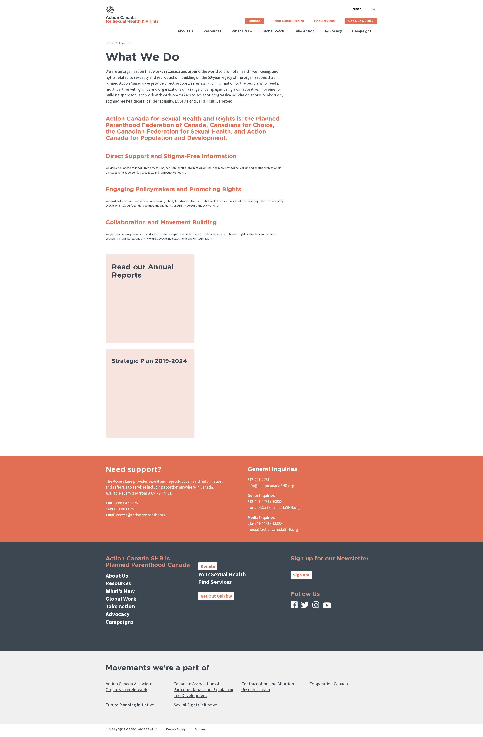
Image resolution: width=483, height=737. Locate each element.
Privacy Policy (175, 729)
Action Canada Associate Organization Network (129, 686)
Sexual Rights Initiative (195, 705)
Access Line (157, 168)
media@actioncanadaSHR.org (273, 529)
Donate (254, 20)
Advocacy (333, 31)
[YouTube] (327, 606)
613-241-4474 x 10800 (265, 501)
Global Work (273, 31)
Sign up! (301, 575)
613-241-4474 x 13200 (265, 523)
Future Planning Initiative (130, 705)
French (356, 9)
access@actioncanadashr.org (140, 514)
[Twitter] (305, 606)
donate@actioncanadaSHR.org (274, 507)
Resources (212, 31)
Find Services (324, 20)
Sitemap (200, 729)
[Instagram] (315, 605)
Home (110, 43)
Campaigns (361, 31)
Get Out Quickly (361, 20)
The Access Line (119, 481)
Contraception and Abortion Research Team (268, 686)
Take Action (304, 31)
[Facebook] (294, 605)
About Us (185, 31)
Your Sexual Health (289, 20)
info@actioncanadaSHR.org (271, 485)
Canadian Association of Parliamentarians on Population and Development (203, 689)
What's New (241, 31)
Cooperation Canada (328, 684)
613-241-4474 (258, 479)
